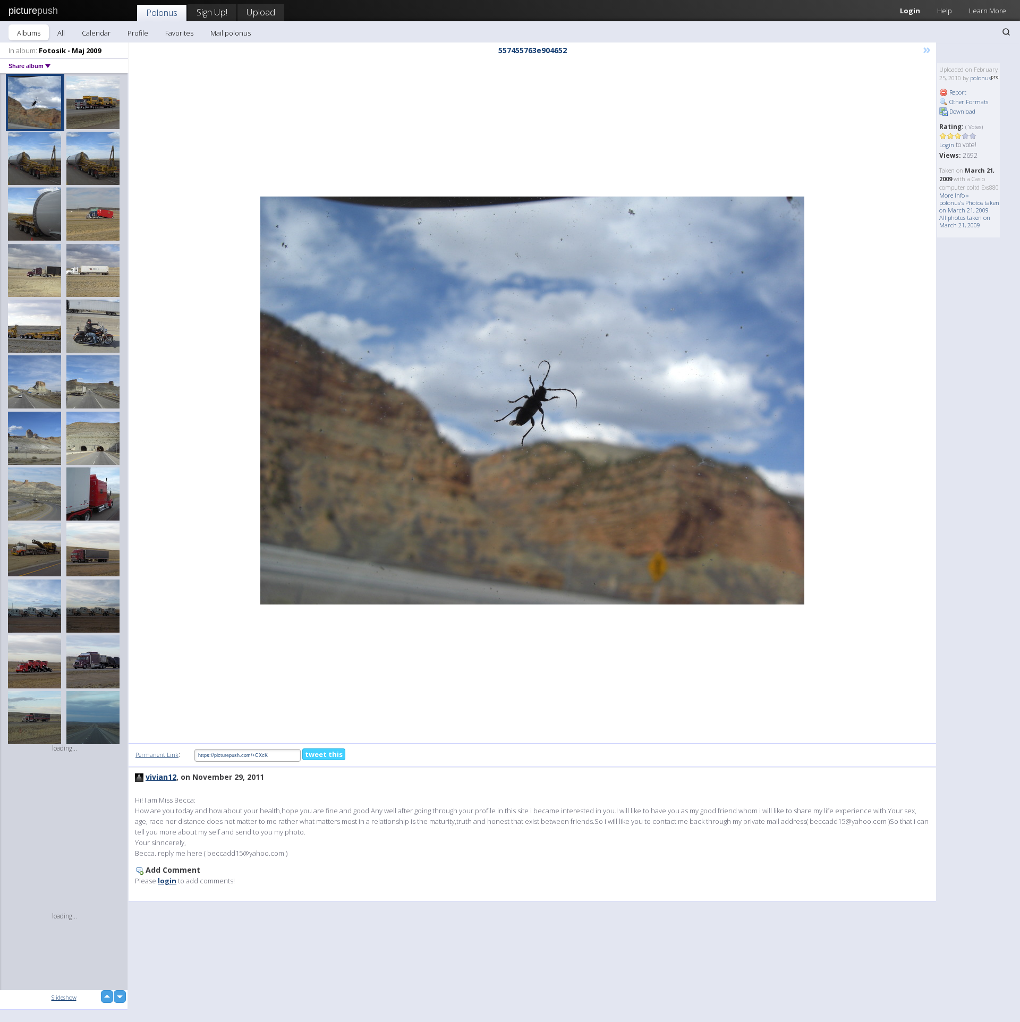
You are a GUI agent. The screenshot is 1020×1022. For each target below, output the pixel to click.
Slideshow (64, 997)
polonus (980, 78)
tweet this (324, 754)
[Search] (1006, 31)
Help (944, 10)
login (167, 880)
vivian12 (161, 777)
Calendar (96, 33)
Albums (28, 33)
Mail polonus (230, 33)
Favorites (179, 33)
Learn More (987, 10)
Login (910, 10)
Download (961, 111)
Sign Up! (212, 12)
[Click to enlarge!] (532, 400)
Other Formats (968, 102)
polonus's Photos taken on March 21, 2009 (969, 206)
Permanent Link (156, 755)
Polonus (161, 12)
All (61, 33)
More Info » (954, 195)
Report (957, 92)
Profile (138, 33)
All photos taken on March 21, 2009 (964, 221)
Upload (260, 12)
